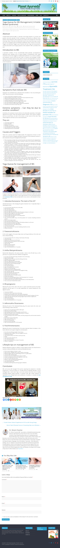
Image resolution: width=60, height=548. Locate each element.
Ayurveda (4, 19)
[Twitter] (6, 400)
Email (3, 503)
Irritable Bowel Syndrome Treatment (20, 27)
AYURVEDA (14, 15)
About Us (27, 530)
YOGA (41, 15)
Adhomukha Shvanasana (28, 26)
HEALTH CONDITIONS (22, 15)
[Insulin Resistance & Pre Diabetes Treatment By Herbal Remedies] (21, 458)
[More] (20, 400)
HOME (4, 15)
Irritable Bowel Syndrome (12, 19)
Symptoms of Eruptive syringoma (49, 139)
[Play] (44, 28)
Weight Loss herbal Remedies (49, 143)
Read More (20, 448)
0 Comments (20, 26)
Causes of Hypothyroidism (53, 98)
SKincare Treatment (53, 134)
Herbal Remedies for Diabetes (48, 107)
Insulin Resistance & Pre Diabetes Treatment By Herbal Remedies (21, 467)
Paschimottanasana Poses (30, 27)
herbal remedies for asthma (53, 106)
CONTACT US (45, 15)
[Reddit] (13, 400)
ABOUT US (8, 15)
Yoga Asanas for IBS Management (33, 29)
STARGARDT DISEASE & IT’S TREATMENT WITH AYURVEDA (34, 467)
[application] (50, 25)
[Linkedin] (8, 400)
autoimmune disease (47, 82)
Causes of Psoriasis (46, 99)
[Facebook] (4, 400)
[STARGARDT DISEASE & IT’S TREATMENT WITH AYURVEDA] (35, 458)
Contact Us (28, 534)
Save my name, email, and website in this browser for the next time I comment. (20, 516)
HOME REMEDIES (30, 15)
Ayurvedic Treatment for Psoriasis (49, 93)
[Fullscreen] (56, 28)
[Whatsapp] (18, 400)
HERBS (37, 15)
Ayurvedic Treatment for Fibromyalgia (50, 91)
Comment (4, 479)
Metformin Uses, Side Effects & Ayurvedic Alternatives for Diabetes (7, 467)
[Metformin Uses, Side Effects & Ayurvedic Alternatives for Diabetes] (8, 458)
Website (3, 510)
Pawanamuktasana (6, 29)
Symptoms (46, 136)
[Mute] (54, 28)
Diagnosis (47, 104)
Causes (51, 96)
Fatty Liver (46, 106)
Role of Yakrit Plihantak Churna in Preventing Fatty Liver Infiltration (24, 425)
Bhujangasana (11, 27)
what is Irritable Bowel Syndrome (22, 29)
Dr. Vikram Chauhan (13, 26)
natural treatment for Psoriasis (49, 128)
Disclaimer (28, 532)
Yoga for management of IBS (7, 30)
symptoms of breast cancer (51, 137)
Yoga (18, 19)
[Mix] (15, 400)
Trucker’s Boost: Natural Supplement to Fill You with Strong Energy (19, 422)
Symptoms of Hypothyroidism (49, 140)
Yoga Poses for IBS (16, 30)
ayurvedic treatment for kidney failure (50, 92)
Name (3, 496)
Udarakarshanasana (12, 29)
